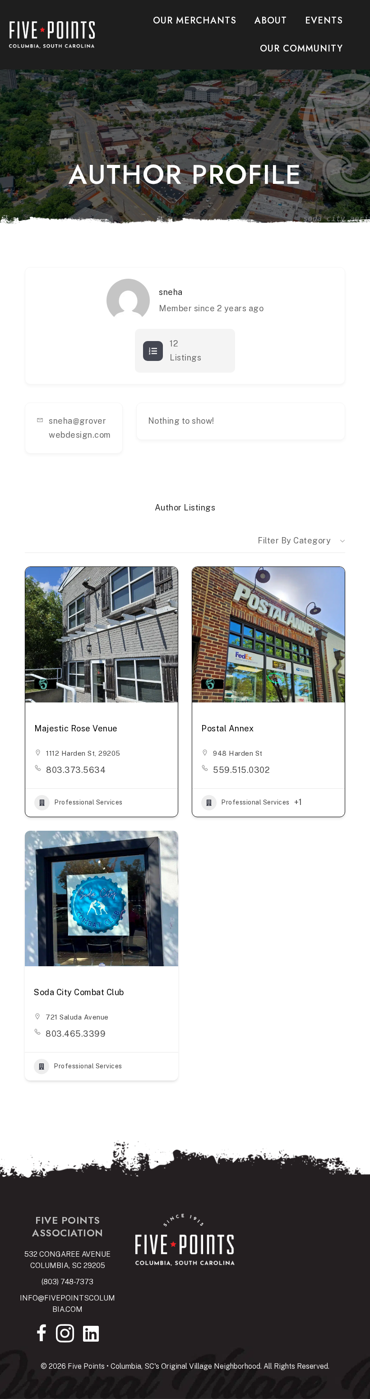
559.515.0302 (241, 770)
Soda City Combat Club (79, 992)
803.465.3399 (76, 1034)
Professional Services (88, 802)
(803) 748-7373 (67, 1281)
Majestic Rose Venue (76, 728)
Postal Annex (227, 728)
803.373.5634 (76, 770)
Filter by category (294, 540)
